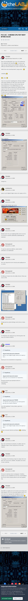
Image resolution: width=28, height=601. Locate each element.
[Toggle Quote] (3, 350)
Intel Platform (15, 45)
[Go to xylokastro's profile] (2, 189)
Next (22, 50)
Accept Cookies (7, 598)
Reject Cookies (18, 598)
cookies (21, 588)
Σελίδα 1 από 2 (14, 50)
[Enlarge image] (16, 63)
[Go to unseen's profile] (2, 345)
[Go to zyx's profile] (2, 391)
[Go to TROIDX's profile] (2, 57)
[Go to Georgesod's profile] (2, 244)
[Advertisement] (14, 18)
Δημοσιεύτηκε (13, 58)
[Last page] (26, 51)
